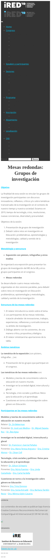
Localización (11, 131)
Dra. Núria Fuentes (19, 469)
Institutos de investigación (23, 93)
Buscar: (4, 159)
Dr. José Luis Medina (20, 428)
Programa (10, 97)
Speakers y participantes (17, 64)
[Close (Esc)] (2, 553)
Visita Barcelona (18, 127)
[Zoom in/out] (7, 553)
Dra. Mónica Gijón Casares (20, 493)
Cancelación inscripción (22, 116)
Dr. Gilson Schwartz (18, 465)
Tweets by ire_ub (9, 548)
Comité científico (18, 49)
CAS (8, 138)
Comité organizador (20, 52)
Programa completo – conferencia (27, 105)
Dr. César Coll (15, 452)
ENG (13, 149)
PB (12, 153)
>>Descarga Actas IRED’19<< (24, 34)
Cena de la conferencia (21, 108)
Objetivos (15, 41)
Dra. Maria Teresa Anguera (23, 448)
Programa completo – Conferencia (27, 38)
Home (9, 26)
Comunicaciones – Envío (22, 67)
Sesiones (10, 71)
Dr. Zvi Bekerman (17, 424)
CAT (12, 146)
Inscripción (11, 112)
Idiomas (14, 60)
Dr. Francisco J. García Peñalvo (23, 445)
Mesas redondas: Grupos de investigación (30, 90)
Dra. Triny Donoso (18, 486)
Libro (13, 56)
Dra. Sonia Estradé (19, 490)
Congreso (10, 30)
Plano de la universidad (22, 134)
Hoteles (14, 123)
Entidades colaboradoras (22, 45)
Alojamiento (11, 119)
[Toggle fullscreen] (4, 553)
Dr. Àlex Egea (12, 431)
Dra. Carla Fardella (21, 473)
